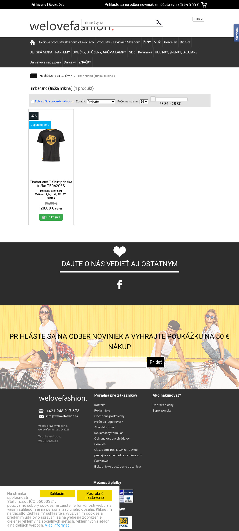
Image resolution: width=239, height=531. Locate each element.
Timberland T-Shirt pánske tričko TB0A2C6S (51, 184)
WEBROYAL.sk (48, 441)
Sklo (132, 52)
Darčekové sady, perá (45, 62)
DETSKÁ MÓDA (41, 52)
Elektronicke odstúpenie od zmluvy (117, 466)
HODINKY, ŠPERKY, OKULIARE (176, 52)
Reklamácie (102, 410)
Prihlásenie (39, 4)
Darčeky (70, 62)
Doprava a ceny (163, 405)
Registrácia (56, 4)
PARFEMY (62, 52)
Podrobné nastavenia (94, 495)
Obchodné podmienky (109, 416)
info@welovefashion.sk (62, 416)
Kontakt (99, 405)
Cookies (99, 444)
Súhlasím (57, 493)
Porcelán (170, 42)
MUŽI (157, 42)
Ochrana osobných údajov (112, 438)
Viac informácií (58, 525)
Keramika (145, 52)
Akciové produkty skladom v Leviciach (66, 42)
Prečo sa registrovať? (108, 421)
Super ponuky (162, 410)
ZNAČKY (85, 62)
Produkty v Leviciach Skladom (118, 42)
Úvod (68, 76)
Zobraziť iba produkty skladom (54, 101)
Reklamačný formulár (108, 433)
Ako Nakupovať (105, 427)
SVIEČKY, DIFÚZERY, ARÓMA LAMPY (99, 52)
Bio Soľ (185, 42)
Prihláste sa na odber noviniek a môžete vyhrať (143, 4)
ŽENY (147, 42)
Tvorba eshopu (49, 436)
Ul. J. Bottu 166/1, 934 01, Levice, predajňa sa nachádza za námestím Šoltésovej (118, 455)
